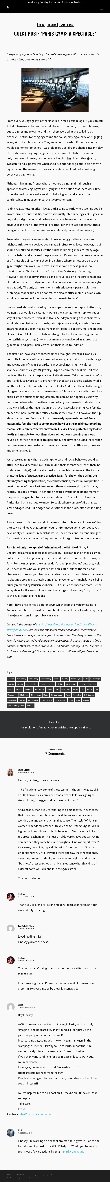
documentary (71, 684)
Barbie (56, 679)
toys (71, 700)
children (20, 684)
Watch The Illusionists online (38, 1178)
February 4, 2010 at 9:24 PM (26, 929)
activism (11, 679)
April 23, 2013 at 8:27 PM (25, 1133)
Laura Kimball (24, 769)
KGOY (89, 689)
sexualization (33, 700)
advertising (21, 679)
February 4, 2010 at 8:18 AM (26, 897)
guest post (65, 689)
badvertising (46, 679)
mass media (36, 695)
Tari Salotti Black (26, 926)
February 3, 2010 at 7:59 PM (26, 772)
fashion (52, 25)
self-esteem (89, 695)
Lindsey (21, 894)
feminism (28, 689)
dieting (60, 684)
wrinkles (30, 705)
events (10, 689)
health (75, 689)
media (45, 695)
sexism (22, 700)
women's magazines (16, 705)
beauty (65, 679)
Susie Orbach (46, 700)
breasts (11, 684)
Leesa (20, 1004)
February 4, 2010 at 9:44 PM (26, 960)
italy (83, 689)
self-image (67, 25)
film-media (39, 689)
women (86, 700)
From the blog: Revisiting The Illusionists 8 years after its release (55, 2)
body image (95, 679)
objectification (57, 695)
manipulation (13, 695)
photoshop (77, 695)
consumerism (31, 684)
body (41, 25)
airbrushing (33, 679)
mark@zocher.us (73, 1151)
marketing (24, 695)
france (49, 689)
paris (68, 695)
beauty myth (76, 679)
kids (96, 689)
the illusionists (60, 700)
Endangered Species (87, 684)
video (78, 700)
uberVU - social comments (35, 1114)
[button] (101, 8)
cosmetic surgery (47, 684)
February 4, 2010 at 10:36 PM (26, 1007)
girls (57, 689)
